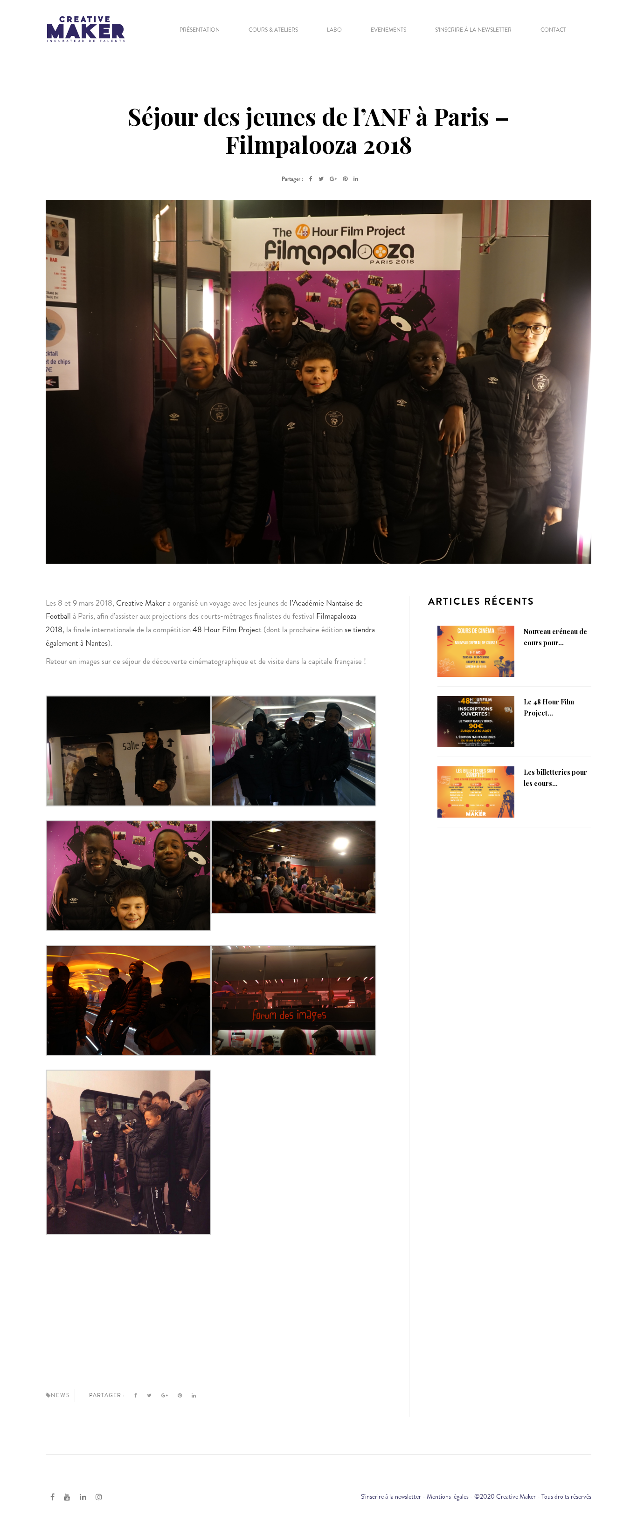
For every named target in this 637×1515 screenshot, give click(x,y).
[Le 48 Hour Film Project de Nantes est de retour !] (475, 720)
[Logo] (86, 28)
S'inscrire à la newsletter (391, 1496)
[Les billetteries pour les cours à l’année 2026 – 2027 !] (475, 791)
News (60, 1395)
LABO (334, 30)
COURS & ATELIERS (273, 30)
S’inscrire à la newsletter (473, 30)
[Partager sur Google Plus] (333, 179)
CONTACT (553, 30)
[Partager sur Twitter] (321, 179)
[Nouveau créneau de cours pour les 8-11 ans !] (475, 650)
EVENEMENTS (388, 30)
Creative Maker (141, 602)
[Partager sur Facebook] (310, 179)
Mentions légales (448, 1496)
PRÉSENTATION (200, 30)
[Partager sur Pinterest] (345, 179)
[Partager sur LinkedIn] (355, 179)
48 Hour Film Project (227, 629)
